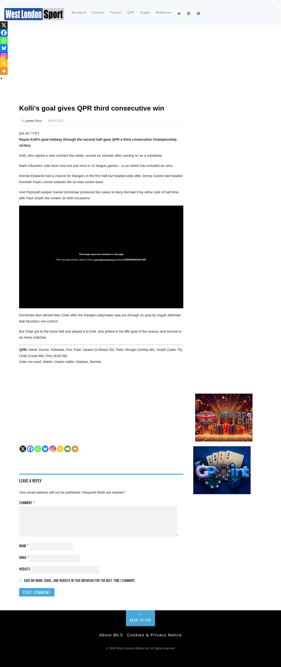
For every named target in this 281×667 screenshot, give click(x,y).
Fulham (116, 12)
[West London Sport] (34, 18)
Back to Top (140, 620)
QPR (131, 12)
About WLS (111, 635)
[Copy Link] (60, 448)
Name (23, 545)
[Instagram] (52, 448)
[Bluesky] (45, 448)
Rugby (145, 12)
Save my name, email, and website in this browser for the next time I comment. (80, 580)
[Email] (67, 448)
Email (24, 557)
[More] (75, 448)
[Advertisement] (134, 62)
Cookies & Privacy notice (154, 635)
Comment (26, 502)
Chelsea (98, 12)
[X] (22, 448)
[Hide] (1, 78)
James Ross (34, 121)
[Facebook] (30, 448)
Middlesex (164, 12)
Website (24, 568)
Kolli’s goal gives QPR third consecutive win (91, 108)
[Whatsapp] (37, 448)
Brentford (79, 12)
